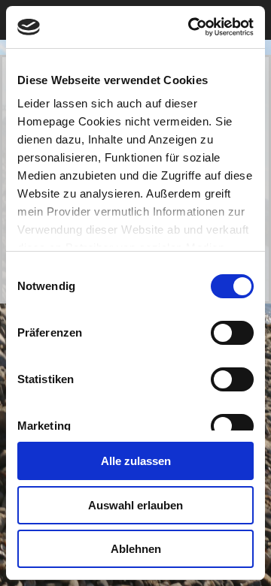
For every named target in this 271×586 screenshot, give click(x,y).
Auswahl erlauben (135, 505)
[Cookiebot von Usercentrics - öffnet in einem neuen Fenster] (191, 27)
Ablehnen (136, 548)
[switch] (232, 333)
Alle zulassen (136, 461)
